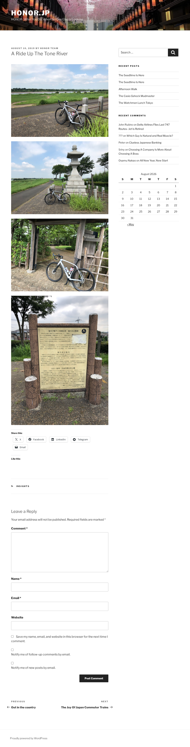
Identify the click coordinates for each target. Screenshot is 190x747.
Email (16, 598)
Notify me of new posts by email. (33, 668)
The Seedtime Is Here (131, 75)
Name (16, 579)
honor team (49, 48)
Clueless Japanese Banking (145, 142)
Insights (23, 486)
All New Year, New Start (154, 160)
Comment (19, 528)
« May (130, 224)
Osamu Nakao (127, 160)
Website (17, 617)
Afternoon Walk (128, 89)
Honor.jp (30, 13)
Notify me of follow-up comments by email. (40, 654)
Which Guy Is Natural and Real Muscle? (150, 135)
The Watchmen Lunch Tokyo (136, 102)
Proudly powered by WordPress (28, 738)
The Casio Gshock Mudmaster (137, 95)
